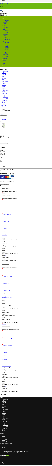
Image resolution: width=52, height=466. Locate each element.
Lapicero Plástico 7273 (4, 243)
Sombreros (6, 43)
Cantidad (1, 170)
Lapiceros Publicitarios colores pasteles (6, 367)
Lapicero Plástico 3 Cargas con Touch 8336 (6, 305)
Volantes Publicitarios (7, 45)
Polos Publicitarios (7, 42)
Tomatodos (4, 28)
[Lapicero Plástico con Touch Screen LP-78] (7, 345)
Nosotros (3, 18)
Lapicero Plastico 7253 (4, 236)
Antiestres (4, 25)
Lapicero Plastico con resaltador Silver (6, 188)
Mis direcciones (3, 447)
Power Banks (6, 32)
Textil (3, 41)
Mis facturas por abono (4, 446)
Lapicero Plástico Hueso (4, 388)
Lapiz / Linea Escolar (5, 21)
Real (5, 52)
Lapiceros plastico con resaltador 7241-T (6, 195)
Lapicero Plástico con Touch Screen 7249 (6, 298)
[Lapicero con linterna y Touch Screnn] (6, 331)
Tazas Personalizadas (7, 30)
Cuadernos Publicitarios (5, 57)
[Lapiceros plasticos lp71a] (3, 128)
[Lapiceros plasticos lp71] (3, 125)
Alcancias (4, 33)
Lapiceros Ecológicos (7, 20)
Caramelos (6, 37)
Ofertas (2, 65)
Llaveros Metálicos (5, 26)
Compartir (4, 143)
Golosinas (3, 87)
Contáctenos (1, 1)
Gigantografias (4, 51)
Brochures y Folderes (7, 47)
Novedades (1, 114)
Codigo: (1, 131)
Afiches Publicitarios (7, 46)
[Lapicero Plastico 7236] (5, 221)
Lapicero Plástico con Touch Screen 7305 (6, 312)
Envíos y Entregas (4, 119)
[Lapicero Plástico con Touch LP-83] (6, 283)
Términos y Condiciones (4, 441)
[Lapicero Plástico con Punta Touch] (6, 228)
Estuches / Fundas (5, 40)
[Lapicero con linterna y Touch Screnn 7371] (7, 338)
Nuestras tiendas (3, 120)
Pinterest (6, 143)
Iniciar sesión (4, 0)
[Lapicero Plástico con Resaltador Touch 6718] (7, 207)
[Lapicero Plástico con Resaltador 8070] (6, 214)
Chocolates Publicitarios (7, 38)
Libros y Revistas (6, 49)
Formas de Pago (3, 118)
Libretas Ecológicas (5, 22)
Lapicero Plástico (3, 250)
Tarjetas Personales (5, 50)
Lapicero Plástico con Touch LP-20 (5, 264)
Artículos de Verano (5, 34)
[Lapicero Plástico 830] (4, 352)
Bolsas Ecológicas (5, 23)
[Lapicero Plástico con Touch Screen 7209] (7, 276)
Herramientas (4, 35)
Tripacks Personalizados (7, 39)
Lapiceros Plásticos (5, 19)
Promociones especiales (3, 105)
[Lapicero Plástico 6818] (4, 359)
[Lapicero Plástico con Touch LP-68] (6, 290)
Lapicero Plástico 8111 (4, 381)
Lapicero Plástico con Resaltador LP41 (6, 202)
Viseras (5, 44)
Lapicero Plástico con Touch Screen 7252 (6, 319)
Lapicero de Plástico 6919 (4, 374)
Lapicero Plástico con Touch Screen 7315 (6, 326)
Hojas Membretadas (7, 48)
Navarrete (6, 53)
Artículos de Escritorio (4, 75)
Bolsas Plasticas (5, 24)
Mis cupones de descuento (5, 448)
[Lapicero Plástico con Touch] (5, 269)
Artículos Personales (5, 27)
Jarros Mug (4, 29)
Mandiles (4, 63)
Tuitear (1, 143)
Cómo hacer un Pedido (4, 439)
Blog (2, 66)
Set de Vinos (4, 36)
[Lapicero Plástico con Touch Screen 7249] (7, 297)
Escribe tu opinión (4, 142)
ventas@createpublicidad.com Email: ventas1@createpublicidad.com (11, 452)
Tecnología (4, 31)
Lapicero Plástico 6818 (4, 360)
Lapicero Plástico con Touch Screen (5, 257)
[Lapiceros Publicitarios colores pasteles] (6, 366)
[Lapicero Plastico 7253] (4, 235)
